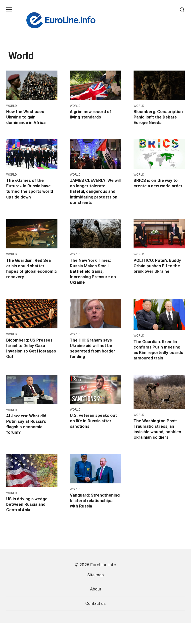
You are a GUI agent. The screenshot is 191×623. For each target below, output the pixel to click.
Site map (95, 574)
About (95, 588)
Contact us (95, 603)
